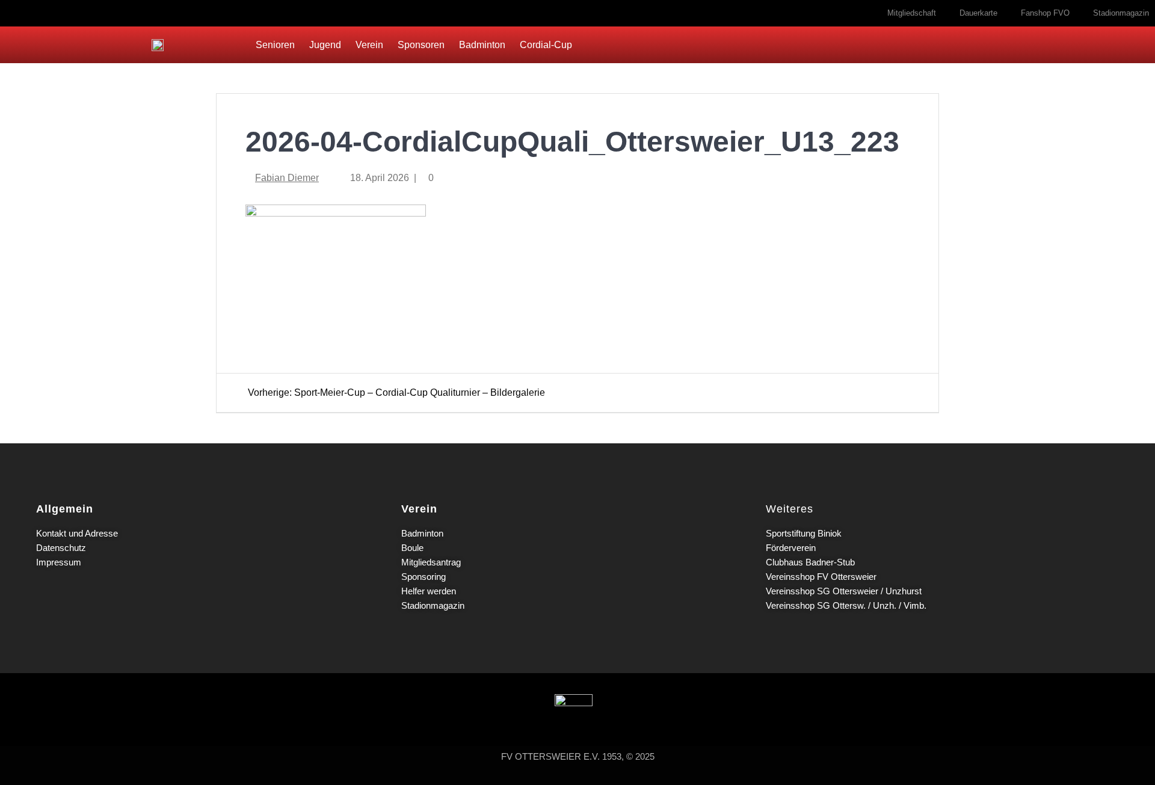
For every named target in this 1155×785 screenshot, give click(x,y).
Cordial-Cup (546, 45)
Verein (369, 45)
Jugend (325, 45)
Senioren (275, 45)
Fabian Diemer (287, 178)
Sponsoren (421, 45)
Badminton (482, 45)
